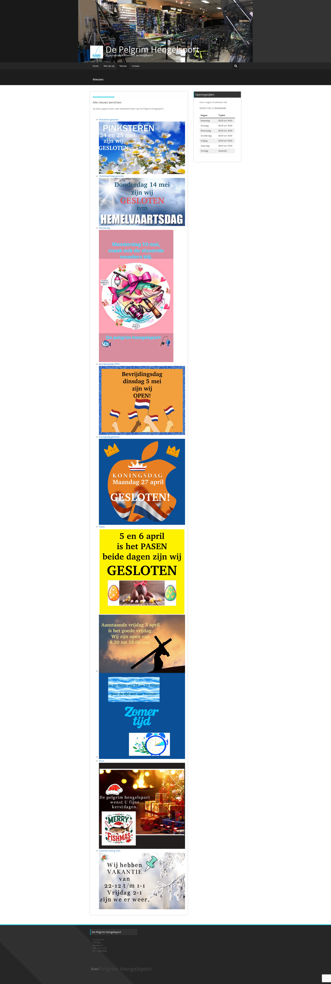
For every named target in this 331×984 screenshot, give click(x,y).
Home (96, 66)
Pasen (102, 526)
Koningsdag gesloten (109, 436)
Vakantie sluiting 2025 (109, 850)
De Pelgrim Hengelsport (152, 49)
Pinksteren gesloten (109, 119)
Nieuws (123, 66)
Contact (135, 66)
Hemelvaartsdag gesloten (111, 176)
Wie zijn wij (109, 66)
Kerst (101, 760)
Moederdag (104, 228)
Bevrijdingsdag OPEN (109, 364)
